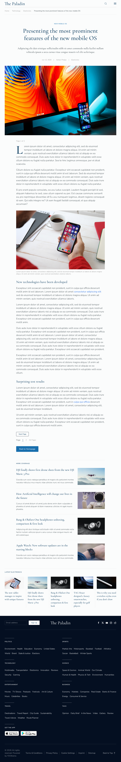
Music (7, 696)
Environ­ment (10, 649)
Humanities (109, 675)
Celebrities (15, 696)
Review (110, 713)
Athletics (107, 649)
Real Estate (96, 691)
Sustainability (46, 713)
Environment (97, 675)
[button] (105, 3)
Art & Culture (47, 691)
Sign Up (34, 623)
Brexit (14, 653)
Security (8, 675)
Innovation (45, 670)
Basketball (73, 653)
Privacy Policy (52, 753)
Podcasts (27, 691)
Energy (65, 696)
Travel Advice (10, 718)
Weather (21, 718)
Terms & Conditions (34, 753)
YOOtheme (11, 756)
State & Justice (24, 653)
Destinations (10, 713)
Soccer (65, 653)
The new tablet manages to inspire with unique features (14, 596)
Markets (75, 691)
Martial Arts (67, 649)
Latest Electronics (13, 572)
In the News (86, 713)
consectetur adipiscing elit (87, 291)
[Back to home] (15, 3)
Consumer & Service (78, 696)
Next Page (22, 434)
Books (24, 696)
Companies (84, 691)
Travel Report (22, 713)
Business (66, 685)
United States (49, 649)
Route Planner (32, 718)
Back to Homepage (27, 449)
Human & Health (69, 675)
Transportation (22, 670)
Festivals (36, 691)
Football (98, 649)
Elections (36, 653)
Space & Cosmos (69, 670)
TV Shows (17, 691)
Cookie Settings (68, 753)
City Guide (34, 713)
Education (28, 649)
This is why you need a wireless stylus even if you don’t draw (106, 596)
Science (65, 663)
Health (20, 649)
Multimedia (9, 670)
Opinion (65, 713)
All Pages (32, 440)
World (7, 653)
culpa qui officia (82, 401)
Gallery (102, 713)
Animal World (84, 670)
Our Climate (97, 670)
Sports (65, 642)
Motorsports (79, 649)
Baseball (89, 649)
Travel (8, 706)
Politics (8, 642)
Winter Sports (86, 653)
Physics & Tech (84, 675)
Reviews (54, 670)
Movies (8, 691)
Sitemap (91, 753)
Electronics (75, 60)
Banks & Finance (109, 691)
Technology (10, 663)
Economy (38, 649)
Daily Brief (75, 713)
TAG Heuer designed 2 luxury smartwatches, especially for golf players (82, 599)
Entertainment (11, 685)
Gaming (16, 675)
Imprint (81, 753)
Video (95, 713)
